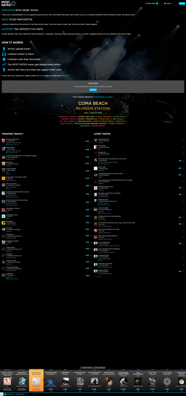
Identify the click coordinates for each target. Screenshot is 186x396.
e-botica (120, 121)
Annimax (84, 126)
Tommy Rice (109, 373)
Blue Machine (51, 373)
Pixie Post (105, 119)
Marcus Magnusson (103, 121)
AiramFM (65, 373)
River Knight (98, 126)
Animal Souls (68, 119)
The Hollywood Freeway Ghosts (90, 123)
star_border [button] (4, 390)
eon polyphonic (138, 373)
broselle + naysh (67, 116)
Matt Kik (152, 373)
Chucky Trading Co (87, 119)
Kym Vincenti (94, 373)
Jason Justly (7, 373)
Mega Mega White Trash (123, 373)
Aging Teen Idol (86, 116)
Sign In (182, 3)
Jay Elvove (167, 373)
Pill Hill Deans (67, 121)
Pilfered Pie (80, 373)
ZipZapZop (22, 373)
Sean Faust (119, 116)
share (90, 141)
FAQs (42, 75)
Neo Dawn (118, 119)
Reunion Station (93, 108)
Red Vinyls (36, 373)
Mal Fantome (93, 112)
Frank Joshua (116, 123)
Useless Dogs (84, 121)
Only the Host (105, 116)
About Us (65, 75)
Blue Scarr (66, 123)
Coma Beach (93, 103)
